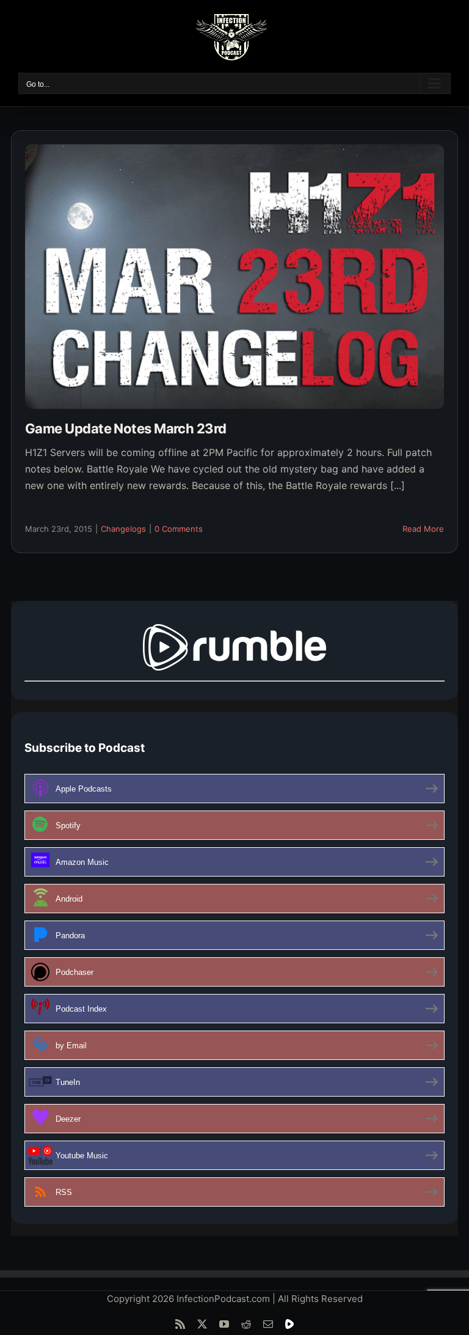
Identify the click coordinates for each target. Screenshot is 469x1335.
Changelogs (123, 529)
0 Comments (179, 529)
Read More (423, 529)
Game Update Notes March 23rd (126, 428)
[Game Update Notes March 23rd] (234, 276)
